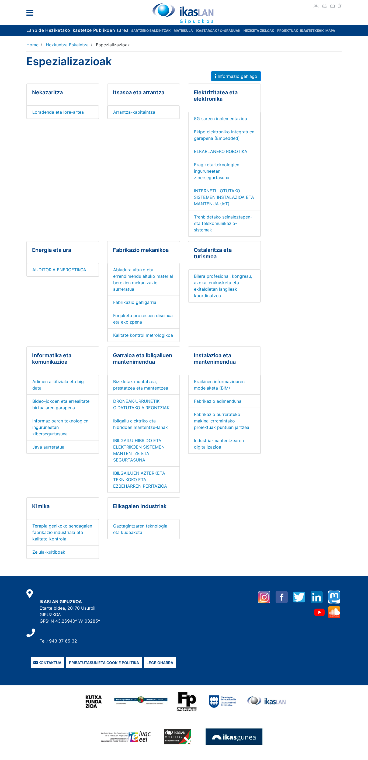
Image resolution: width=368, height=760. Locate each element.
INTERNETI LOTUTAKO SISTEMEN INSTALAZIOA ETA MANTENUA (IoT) (224, 197)
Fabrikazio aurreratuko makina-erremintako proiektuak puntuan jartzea (221, 421)
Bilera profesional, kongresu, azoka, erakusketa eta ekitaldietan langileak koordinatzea (223, 285)
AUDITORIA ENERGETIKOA (59, 269)
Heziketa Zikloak (259, 31)
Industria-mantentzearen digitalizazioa (219, 444)
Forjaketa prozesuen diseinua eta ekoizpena (143, 319)
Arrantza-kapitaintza (134, 112)
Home (32, 44)
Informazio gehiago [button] (236, 76)
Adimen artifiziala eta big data (58, 385)
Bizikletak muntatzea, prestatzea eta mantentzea (140, 385)
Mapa (330, 31)
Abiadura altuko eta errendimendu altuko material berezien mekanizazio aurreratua (143, 279)
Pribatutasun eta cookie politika (104, 662)
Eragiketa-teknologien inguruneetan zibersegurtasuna (216, 171)
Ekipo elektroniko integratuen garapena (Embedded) (224, 135)
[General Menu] (31, 14)
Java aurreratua (48, 447)
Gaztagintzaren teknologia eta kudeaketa (140, 529)
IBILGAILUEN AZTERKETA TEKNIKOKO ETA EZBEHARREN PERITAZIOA (140, 479)
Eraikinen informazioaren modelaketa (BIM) (219, 385)
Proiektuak (288, 31)
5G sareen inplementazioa (220, 118)
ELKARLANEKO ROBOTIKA (220, 151)
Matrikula (184, 31)
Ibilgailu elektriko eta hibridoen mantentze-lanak (140, 424)
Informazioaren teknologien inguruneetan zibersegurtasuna (60, 427)
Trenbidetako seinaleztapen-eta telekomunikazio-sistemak (223, 223)
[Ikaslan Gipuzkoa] (184, 13)
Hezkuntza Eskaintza (67, 44)
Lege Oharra (160, 662)
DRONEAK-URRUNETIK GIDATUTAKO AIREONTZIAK (141, 404)
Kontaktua (49, 662)
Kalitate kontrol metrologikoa (143, 335)
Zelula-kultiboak (48, 552)
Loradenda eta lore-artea (58, 112)
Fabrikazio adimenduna (217, 401)
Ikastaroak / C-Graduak (218, 31)
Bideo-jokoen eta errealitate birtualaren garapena (60, 404)
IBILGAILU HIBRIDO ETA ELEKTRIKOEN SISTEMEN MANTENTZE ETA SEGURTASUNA (139, 450)
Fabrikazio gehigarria (134, 302)
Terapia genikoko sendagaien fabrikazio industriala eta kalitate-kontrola (62, 532)
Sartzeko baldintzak (151, 31)
